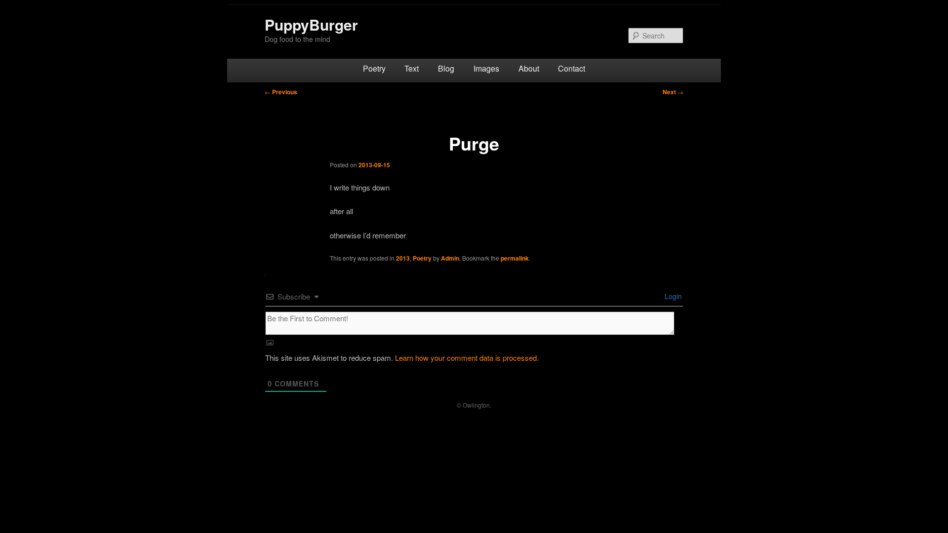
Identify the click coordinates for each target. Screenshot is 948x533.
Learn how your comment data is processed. (467, 357)
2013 (403, 258)
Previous (281, 91)
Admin (450, 258)
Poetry (374, 68)
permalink (515, 258)
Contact (571, 68)
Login (672, 296)
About (528, 68)
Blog (446, 68)
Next (673, 91)
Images (486, 68)
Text (411, 68)
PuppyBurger (311, 24)
